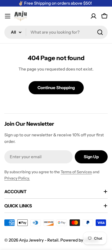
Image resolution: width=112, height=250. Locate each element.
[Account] (93, 16)
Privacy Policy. (17, 178)
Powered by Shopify (79, 240)
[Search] (100, 32)
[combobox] (56, 32)
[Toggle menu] (7, 16)
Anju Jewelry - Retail (38, 240)
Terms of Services (76, 171)
